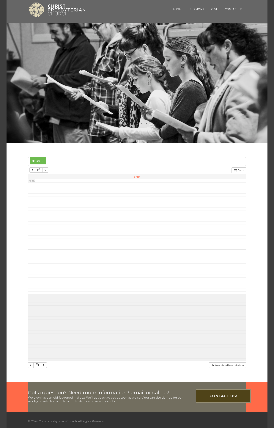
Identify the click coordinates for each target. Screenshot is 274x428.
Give (214, 9)
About (178, 9)
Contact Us (233, 9)
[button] (227, 365)
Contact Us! (223, 396)
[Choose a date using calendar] (39, 170)
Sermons (197, 9)
